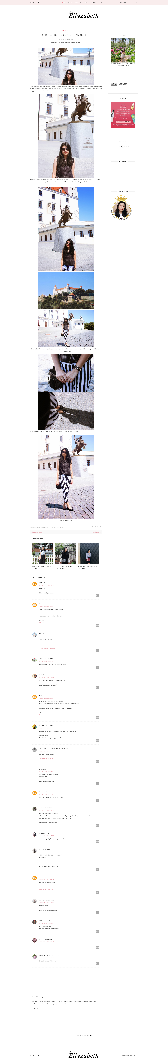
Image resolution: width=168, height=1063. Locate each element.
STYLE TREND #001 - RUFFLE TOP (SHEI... (87, 567)
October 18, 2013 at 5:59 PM (46, 698)
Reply (97, 595)
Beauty (70, 2)
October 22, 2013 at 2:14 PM (46, 836)
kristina (42, 583)
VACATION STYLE (58, 527)
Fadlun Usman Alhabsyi (49, 955)
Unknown (43, 877)
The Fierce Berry (46, 659)
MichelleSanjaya (46, 725)
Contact (94, 2)
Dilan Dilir (44, 792)
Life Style (79, 2)
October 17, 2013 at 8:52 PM (46, 661)
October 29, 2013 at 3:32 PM (46, 958)
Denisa (42, 675)
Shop (101, 2)
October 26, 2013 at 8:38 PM (46, 923)
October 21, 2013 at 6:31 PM (46, 810)
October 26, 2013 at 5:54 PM (46, 902)
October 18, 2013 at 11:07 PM (46, 728)
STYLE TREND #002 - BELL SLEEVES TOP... (64, 567)
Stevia (41, 695)
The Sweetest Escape (45, 715)
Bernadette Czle (46, 833)
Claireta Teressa (46, 921)
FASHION (44, 527)
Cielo (41, 633)
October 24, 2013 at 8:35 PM (46, 852)
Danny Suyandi (45, 849)
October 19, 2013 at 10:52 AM (46, 751)
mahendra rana (45, 939)
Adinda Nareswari (46, 900)
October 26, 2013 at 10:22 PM (46, 941)
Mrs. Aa (42, 603)
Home (63, 2)
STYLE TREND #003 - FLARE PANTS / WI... (41, 567)
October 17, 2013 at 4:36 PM (46, 606)
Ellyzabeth (62, 39)
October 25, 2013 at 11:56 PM (46, 879)
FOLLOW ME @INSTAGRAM (84, 1035)
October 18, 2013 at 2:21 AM (46, 677)
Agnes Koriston (45, 808)
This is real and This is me (46, 758)
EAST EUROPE (65, 31)
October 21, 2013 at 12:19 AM (46, 794)
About (87, 2)
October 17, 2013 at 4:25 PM (46, 585)
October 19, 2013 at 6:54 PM (46, 771)
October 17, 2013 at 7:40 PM (46, 636)
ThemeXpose (134, 1055)
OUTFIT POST (50, 527)
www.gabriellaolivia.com (46, 889)
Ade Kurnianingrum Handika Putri (53, 748)
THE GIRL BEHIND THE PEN (47, 648)
